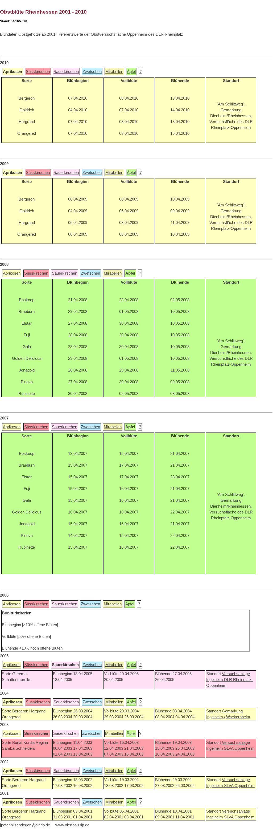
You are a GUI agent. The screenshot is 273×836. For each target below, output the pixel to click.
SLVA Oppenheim (239, 748)
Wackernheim (238, 717)
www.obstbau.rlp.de (72, 825)
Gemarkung (232, 711)
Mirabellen (114, 72)
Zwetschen (92, 72)
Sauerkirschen (66, 72)
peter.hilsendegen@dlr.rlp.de (25, 825)
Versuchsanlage (236, 674)
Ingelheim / (215, 717)
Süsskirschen (38, 72)
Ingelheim (215, 680)
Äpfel (131, 72)
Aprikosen (11, 273)
